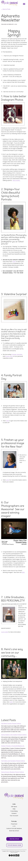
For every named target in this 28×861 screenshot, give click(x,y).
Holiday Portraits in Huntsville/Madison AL (12, 746)
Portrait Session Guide (14, 845)
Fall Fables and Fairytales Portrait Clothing (13, 760)
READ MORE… (16, 180)
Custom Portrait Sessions (14, 828)
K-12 (14, 826)
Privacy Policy (22, 851)
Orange (13, 354)
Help (14, 809)
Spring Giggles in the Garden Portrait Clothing (13, 734)
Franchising (14, 811)
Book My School (14, 831)
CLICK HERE (4, 632)
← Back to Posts (5, 9)
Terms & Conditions (14, 852)
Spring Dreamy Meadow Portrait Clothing (12, 772)
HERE (14, 261)
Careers (14, 813)
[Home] (9, 3)
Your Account (14, 816)
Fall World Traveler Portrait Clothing (11, 723)
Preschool (14, 824)
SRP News (14, 807)
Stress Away (9, 356)
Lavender (19, 354)
